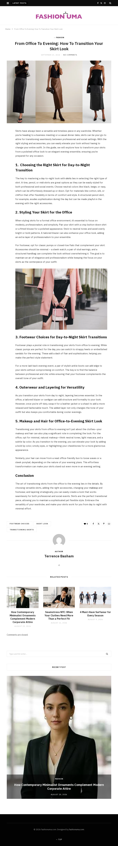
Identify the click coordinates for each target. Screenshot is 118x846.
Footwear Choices (19, 524)
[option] (59, 737)
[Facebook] (5, 141)
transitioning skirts (22, 530)
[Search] (110, 3)
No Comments (70, 55)
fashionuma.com (76, 829)
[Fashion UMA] (59, 15)
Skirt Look (42, 524)
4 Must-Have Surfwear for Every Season (95, 614)
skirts (68, 178)
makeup (93, 487)
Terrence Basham (59, 556)
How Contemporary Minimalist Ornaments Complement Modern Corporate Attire (23, 617)
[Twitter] (5, 149)
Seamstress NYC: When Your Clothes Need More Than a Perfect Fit (59, 615)
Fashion (60, 37)
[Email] (5, 165)
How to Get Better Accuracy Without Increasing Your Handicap (56, 3)
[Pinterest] (5, 157)
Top (60, 839)
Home (7, 29)
